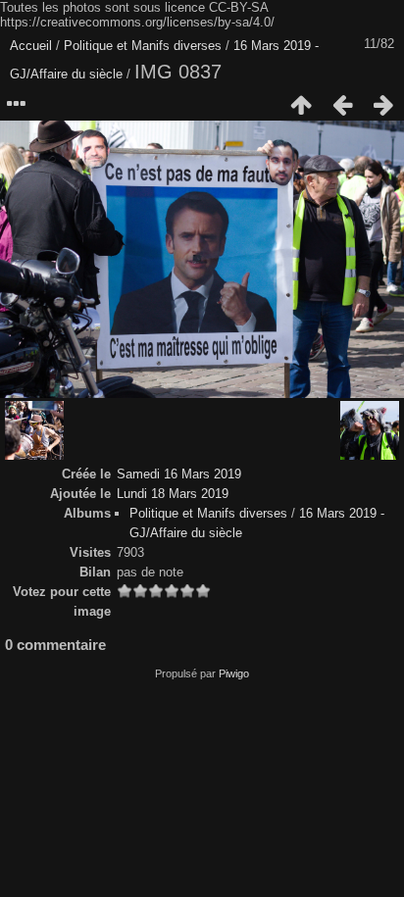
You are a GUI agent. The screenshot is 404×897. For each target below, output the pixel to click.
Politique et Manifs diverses (143, 45)
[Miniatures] (301, 105)
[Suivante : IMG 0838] (383, 105)
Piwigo (234, 673)
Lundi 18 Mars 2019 (172, 493)
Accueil (31, 45)
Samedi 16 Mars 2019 (179, 474)
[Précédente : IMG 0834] (342, 105)
